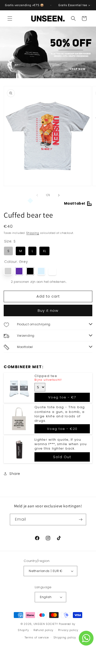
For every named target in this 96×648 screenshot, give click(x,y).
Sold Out (62, 456)
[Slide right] (58, 195)
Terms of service (37, 637)
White (52, 271)
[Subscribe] (80, 519)
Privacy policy (68, 630)
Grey (8, 271)
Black (30, 271)
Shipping (32, 233)
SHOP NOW (77, 69)
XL (44, 249)
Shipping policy (64, 637)
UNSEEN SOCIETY (45, 624)
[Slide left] (37, 195)
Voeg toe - (62, 397)
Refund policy (43, 630)
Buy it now (48, 310)
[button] (9, 18)
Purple (19, 271)
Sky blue (41, 271)
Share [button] (14, 473)
